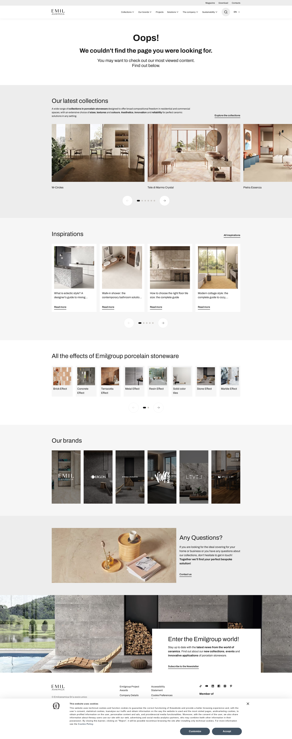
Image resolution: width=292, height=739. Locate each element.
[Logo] (58, 12)
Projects (159, 12)
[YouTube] (206, 686)
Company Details (129, 695)
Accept (227, 731)
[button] (138, 200)
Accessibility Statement (158, 688)
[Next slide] (165, 201)
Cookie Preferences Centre (161, 697)
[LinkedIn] (213, 686)
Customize (195, 731)
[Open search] (226, 12)
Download (223, 3)
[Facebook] (219, 686)
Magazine (210, 3)
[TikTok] (200, 686)
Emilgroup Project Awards (129, 688)
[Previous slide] (127, 201)
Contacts (236, 3)
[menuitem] (128, 12)
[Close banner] (247, 703)
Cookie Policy (85, 724)
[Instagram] (225, 686)
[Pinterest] (231, 686)
